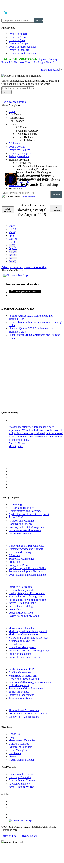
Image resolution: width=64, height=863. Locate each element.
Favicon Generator (19, 783)
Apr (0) (12, 235)
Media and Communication (24, 634)
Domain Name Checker (22, 780)
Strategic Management (21, 694)
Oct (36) (13, 255)
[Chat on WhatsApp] (15, 275)
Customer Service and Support (26, 548)
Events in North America (22, 46)
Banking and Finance (21, 523)
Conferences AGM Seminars (25, 530)
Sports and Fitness (19, 691)
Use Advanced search (13, 101)
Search (39, 20)
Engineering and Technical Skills (27, 568)
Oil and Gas (15, 644)
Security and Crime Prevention (26, 688)
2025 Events (8, 210)
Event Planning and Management (27, 574)
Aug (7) (13, 248)
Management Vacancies (22, 740)
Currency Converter (20, 777)
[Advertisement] (32, 144)
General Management (21, 590)
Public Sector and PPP (21, 669)
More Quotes (16, 446)
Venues (13, 756)
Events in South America (22, 53)
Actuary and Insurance (21, 507)
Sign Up (50, 62)
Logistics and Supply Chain (24, 615)
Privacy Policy (29, 835)
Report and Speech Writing (24, 678)
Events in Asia (17, 40)
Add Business (16, 62)
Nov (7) (13, 258)
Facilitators (15, 753)
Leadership (15, 609)
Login (41, 62)
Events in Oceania (19, 49)
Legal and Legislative (21, 612)
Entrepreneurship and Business (26, 571)
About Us (14, 733)
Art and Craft (16, 517)
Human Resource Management (26, 596)
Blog (11, 737)
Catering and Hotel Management (27, 527)
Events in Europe (18, 43)
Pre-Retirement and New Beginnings (29, 650)
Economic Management (22, 558)
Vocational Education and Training (28, 713)
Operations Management (22, 647)
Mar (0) (12, 232)
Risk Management (19, 685)
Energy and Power (19, 565)
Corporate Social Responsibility (26, 545)
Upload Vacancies (19, 743)
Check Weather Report (21, 774)
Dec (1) (12, 261)
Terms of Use (9, 835)
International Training (21, 606)
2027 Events (56, 208)
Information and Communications (27, 599)
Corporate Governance (21, 533)
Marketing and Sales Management (28, 631)
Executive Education (20, 586)
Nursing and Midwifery (22, 640)
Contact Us (31, 62)
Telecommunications (20, 698)
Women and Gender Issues (24, 716)
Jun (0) (12, 242)
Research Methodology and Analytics (30, 682)
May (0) (13, 238)
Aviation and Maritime (21, 520)
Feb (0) (12, 229)
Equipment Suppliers (20, 746)
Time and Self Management (24, 710)
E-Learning (15, 555)
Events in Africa (18, 36)
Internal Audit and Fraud (22, 602)
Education (14, 561)
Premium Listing (18, 185)
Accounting (15, 504)
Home (12, 111)
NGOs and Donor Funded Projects (28, 637)
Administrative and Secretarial (25, 510)
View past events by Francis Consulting (24, 267)
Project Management (20, 653)
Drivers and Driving (20, 552)
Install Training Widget (21, 786)
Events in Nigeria (18, 33)
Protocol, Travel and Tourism (25, 656)
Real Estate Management (22, 675)
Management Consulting (22, 627)
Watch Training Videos (21, 759)
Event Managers (18, 750)
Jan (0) (12, 226)
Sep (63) (13, 251)
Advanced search (28, 196)
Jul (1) (12, 245)
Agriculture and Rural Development (29, 514)
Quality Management (20, 672)
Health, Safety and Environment (27, 593)
